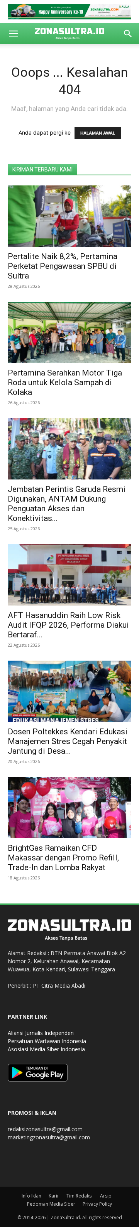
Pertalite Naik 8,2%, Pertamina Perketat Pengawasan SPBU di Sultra (62, 266)
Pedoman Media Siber (51, 1204)
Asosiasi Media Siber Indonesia (46, 1049)
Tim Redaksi (79, 1195)
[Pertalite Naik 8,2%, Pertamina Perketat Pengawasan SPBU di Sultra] (69, 216)
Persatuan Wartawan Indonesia (47, 1041)
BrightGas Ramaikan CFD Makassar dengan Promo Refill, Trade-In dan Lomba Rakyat (63, 857)
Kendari (55, 969)
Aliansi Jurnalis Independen (41, 1033)
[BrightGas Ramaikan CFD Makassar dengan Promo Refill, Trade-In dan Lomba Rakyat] (69, 807)
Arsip (106, 1195)
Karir (54, 1195)
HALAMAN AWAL (97, 133)
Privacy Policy (97, 1204)
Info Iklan (31, 1195)
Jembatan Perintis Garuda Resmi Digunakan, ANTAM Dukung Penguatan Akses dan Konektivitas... (66, 504)
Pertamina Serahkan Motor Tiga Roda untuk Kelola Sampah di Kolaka (65, 382)
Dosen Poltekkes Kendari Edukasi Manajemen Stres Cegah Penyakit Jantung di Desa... (67, 741)
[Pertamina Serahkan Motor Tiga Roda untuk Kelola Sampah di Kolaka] (69, 332)
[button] (13, 33)
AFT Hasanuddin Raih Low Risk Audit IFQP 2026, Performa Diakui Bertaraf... (68, 625)
